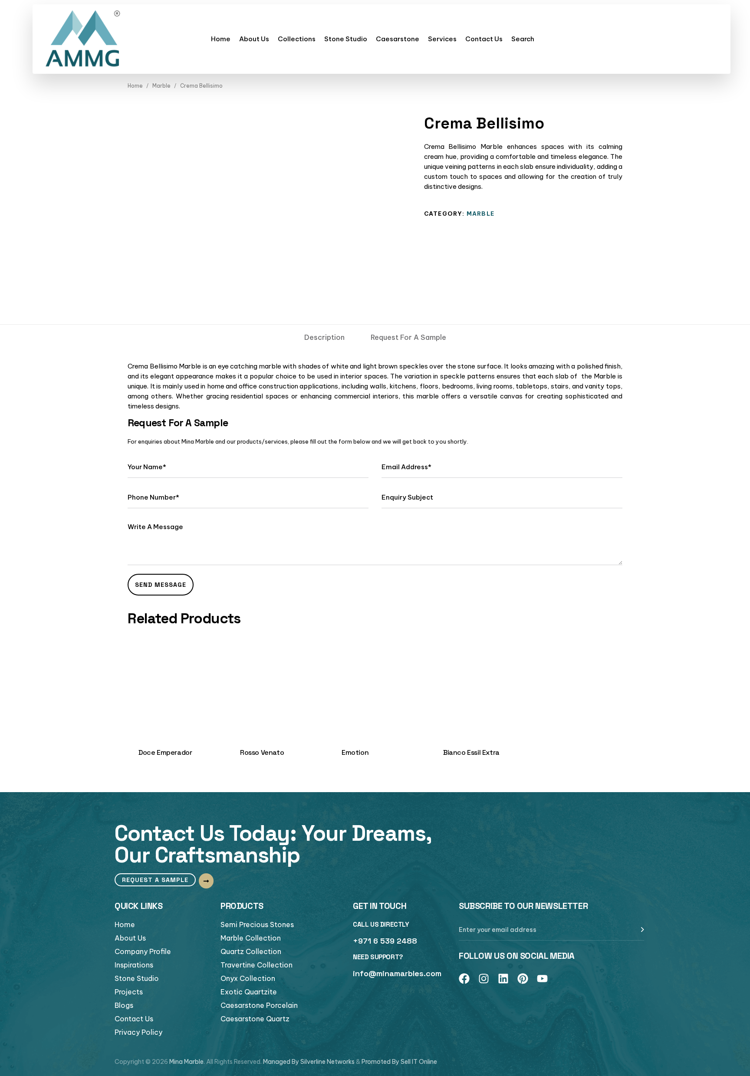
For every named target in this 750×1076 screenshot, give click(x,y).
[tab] (324, 337)
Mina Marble (186, 1062)
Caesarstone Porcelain (259, 1005)
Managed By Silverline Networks (309, 1062)
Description (324, 337)
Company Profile (143, 951)
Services (442, 39)
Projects (129, 991)
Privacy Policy (138, 1032)
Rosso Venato (262, 752)
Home (220, 39)
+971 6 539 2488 (385, 941)
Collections (297, 39)
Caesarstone (397, 39)
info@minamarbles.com (397, 973)
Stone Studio (345, 39)
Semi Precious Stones (257, 924)
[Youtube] (542, 978)
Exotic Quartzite (248, 991)
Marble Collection (250, 938)
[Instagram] (483, 978)
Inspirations (134, 965)
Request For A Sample (408, 337)
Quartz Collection (250, 951)
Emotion (355, 752)
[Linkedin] (503, 978)
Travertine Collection (256, 965)
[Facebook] (464, 978)
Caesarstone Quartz (254, 1018)
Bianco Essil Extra (471, 752)
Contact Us (484, 39)
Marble (161, 85)
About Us (254, 39)
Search (522, 39)
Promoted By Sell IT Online (399, 1062)
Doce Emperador (165, 752)
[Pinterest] (522, 978)
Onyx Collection (247, 978)
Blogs (124, 1005)
